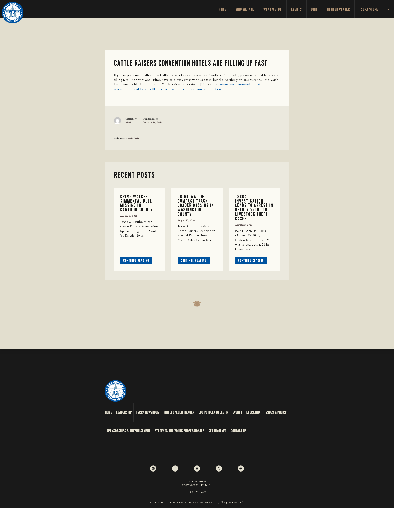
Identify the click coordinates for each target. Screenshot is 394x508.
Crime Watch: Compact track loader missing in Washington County (196, 205)
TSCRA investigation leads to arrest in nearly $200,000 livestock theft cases (254, 207)
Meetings (133, 138)
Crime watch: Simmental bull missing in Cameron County (136, 203)
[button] (388, 9)
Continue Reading (137, 261)
